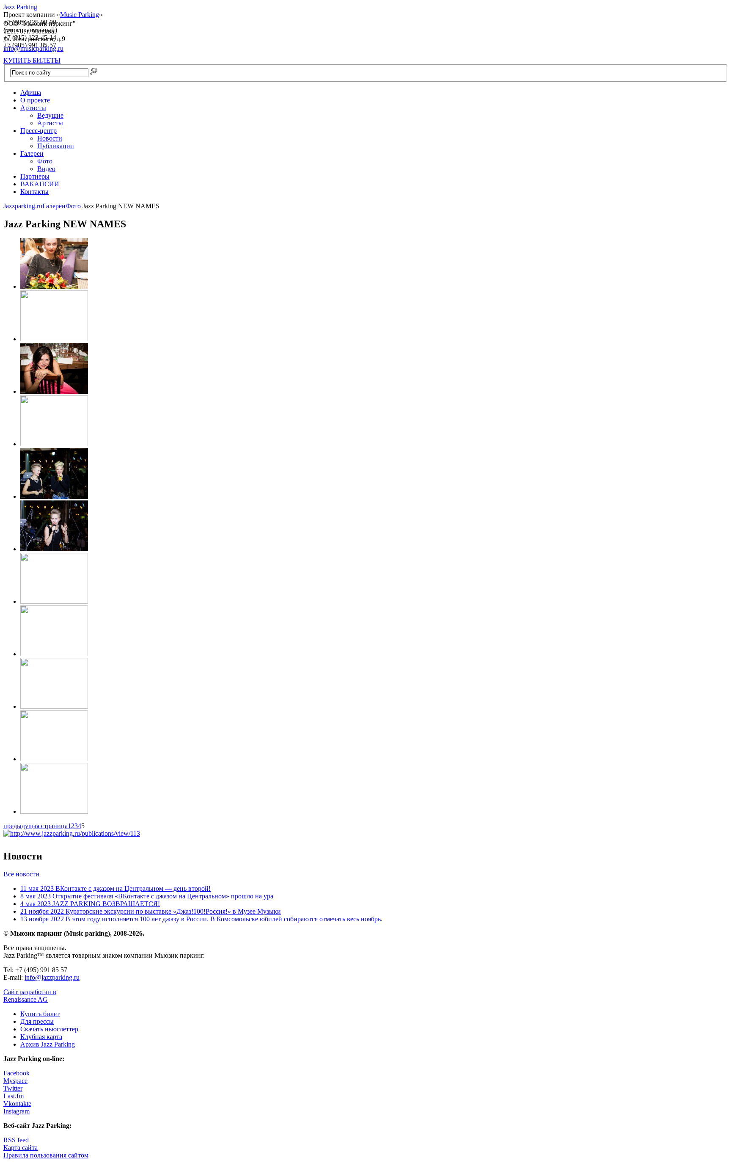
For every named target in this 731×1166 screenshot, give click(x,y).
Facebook (16, 1073)
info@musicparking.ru (33, 48)
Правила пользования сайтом (45, 1155)
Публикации (55, 145)
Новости (49, 138)
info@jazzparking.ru (52, 977)
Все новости (21, 874)
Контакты (34, 191)
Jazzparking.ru (22, 206)
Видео (46, 168)
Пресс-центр (38, 130)
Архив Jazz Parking (47, 1044)
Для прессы (37, 1021)
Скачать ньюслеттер (49, 1029)
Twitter (12, 1088)
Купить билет (40, 1013)
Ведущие (50, 115)
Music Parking (79, 14)
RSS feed (16, 1140)
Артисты (33, 107)
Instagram (16, 1111)
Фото (44, 161)
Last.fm (13, 1096)
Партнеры (34, 176)
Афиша (30, 92)
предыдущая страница (35, 825)
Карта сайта (20, 1147)
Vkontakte (17, 1103)
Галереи (32, 153)
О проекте (35, 100)
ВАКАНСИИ (39, 184)
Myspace (15, 1080)
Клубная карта (41, 1036)
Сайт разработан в (29, 995)
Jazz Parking (20, 7)
